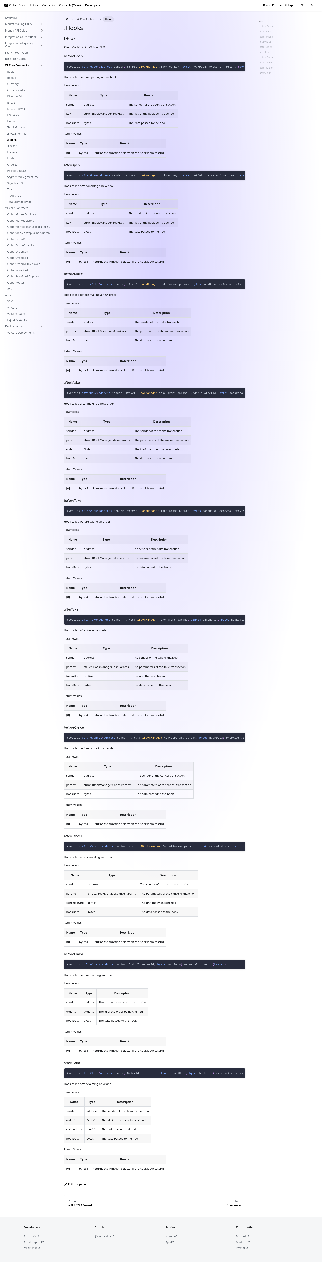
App (168, 1242)
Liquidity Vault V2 (18, 320)
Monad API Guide (16, 30)
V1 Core (12, 307)
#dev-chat (30, 1248)
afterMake (265, 41)
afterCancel (266, 62)
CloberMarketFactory (20, 220)
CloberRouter (15, 282)
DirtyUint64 (14, 96)
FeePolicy (13, 115)
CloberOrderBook (18, 239)
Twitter (240, 1248)
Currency (13, 84)
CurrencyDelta (16, 90)
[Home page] (67, 19)
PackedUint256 (16, 171)
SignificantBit (15, 183)
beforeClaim (266, 67)
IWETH (11, 289)
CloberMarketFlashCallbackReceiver (26, 227)
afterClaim (265, 72)
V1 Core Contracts (16, 208)
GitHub (305, 5)
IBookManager (16, 127)
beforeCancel (267, 57)
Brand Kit (269, 5)
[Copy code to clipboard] (241, 66)
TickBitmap (14, 195)
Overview (11, 18)
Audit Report (288, 5)
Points (34, 5)
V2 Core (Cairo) (16, 314)
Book (10, 71)
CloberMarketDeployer (21, 214)
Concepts (48, 5)
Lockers (12, 152)
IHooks (12, 140)
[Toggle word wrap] (234, 66)
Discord (241, 1236)
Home (169, 1236)
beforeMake (266, 36)
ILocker (12, 146)
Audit (8, 295)
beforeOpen (266, 26)
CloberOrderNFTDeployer (23, 264)
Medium (241, 1242)
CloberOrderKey (17, 251)
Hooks (11, 121)
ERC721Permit (16, 109)
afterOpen (265, 31)
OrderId (12, 164)
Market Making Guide (19, 24)
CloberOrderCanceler (20, 245)
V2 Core (12, 301)
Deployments (13, 326)
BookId (11, 78)
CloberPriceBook (18, 270)
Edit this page (77, 1184)
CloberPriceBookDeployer (23, 276)
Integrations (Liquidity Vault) (19, 44)
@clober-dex (103, 1236)
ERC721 (12, 102)
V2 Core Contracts (17, 65)
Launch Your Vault (16, 52)
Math (10, 158)
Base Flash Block (15, 59)
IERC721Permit (16, 133)
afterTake (265, 52)
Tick (9, 189)
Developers (92, 5)
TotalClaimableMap (19, 202)
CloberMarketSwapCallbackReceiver (26, 233)
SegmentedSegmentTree (23, 177)
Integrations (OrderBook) (21, 37)
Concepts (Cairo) (70, 5)
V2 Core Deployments (21, 332)
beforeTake (266, 46)
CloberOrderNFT (17, 258)
